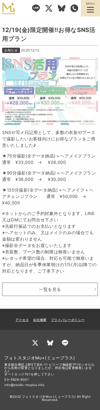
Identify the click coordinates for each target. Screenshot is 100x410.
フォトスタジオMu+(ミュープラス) (49, 397)
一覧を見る (50, 289)
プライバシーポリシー (68, 320)
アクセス (22, 320)
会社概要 (40, 320)
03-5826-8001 (16, 379)
